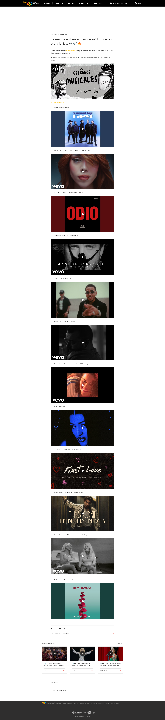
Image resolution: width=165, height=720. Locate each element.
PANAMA (87, 703)
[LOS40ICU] (44, 703)
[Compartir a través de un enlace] (64, 628)
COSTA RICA (76, 703)
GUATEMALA (94, 703)
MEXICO (49, 703)
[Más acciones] (113, 34)
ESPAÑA (53, 703)
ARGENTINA (69, 703)
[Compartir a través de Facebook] (51, 628)
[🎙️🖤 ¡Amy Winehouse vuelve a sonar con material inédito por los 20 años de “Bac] (110, 654)
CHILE (64, 703)
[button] (83, 3)
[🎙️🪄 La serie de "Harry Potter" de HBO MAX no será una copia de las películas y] (54, 654)
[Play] (111, 3)
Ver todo (120, 643)
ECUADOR (82, 703)
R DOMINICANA (108, 703)
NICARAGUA (101, 703)
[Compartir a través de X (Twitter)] (56, 628)
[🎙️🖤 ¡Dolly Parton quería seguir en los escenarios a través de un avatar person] (82, 654)
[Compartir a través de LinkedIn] (60, 628)
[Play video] (82, 129)
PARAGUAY (116, 703)
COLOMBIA (59, 703)
